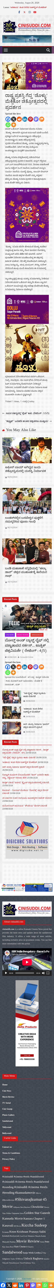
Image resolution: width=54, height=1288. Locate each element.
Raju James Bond (8, 1247)
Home (4, 1085)
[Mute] (43, 973)
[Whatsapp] (8, 124)
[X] (13, 119)
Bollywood (6, 1133)
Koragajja (5, 1232)
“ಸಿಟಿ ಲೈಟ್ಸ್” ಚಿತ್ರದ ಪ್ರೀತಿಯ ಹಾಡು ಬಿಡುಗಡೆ (34, 695)
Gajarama (15, 1213)
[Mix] (41, 119)
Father (8, 1213)
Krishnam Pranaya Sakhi (31, 1231)
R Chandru (30, 1247)
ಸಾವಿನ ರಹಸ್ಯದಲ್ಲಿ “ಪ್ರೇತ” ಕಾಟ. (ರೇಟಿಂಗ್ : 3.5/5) (27, 413)
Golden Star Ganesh (37, 1213)
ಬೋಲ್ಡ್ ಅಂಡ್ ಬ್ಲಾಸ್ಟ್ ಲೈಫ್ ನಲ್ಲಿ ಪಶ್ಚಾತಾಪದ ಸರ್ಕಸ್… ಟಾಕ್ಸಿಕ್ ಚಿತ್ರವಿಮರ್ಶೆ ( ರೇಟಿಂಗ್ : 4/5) (27, 646)
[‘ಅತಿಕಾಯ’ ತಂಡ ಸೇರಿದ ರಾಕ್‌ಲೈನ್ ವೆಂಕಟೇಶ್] (11, 713)
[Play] (6, 973)
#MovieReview (8, 1200)
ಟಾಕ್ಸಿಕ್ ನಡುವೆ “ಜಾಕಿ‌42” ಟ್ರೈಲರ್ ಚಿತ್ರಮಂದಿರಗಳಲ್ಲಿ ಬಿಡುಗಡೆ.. (26, 782)
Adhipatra (16, 1207)
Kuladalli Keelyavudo (11, 1236)
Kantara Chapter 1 (34, 1218)
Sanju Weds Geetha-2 (32, 1253)
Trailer (13, 1259)
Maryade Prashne (9, 1242)
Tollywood (6, 1127)
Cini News (10, 635)
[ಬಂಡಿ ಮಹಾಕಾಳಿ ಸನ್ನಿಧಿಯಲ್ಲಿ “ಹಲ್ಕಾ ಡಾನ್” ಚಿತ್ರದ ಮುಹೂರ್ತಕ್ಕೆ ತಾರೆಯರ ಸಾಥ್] (27, 540)
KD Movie (17, 1226)
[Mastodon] (36, 119)
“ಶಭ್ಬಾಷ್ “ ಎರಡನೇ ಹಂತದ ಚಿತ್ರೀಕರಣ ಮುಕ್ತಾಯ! (27, 421)
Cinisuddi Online (26, 657)
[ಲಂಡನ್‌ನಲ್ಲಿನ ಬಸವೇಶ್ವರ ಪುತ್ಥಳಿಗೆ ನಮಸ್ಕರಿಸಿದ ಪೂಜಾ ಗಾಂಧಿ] (27, 489)
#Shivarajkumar (28, 1199)
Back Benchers (25, 1207)
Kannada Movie (12, 1218)
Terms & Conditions (11, 1153)
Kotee (12, 1231)
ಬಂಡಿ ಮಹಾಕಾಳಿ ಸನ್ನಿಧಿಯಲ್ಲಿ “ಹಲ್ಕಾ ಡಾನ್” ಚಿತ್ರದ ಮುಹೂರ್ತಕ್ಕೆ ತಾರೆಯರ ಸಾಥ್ (26, 572)
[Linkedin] (24, 119)
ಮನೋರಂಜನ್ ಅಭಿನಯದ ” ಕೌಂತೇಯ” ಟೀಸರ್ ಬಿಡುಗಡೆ (24, 805)
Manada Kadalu (40, 1236)
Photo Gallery (8, 1115)
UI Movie (19, 1259)
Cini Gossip (7, 1109)
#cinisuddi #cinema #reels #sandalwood (23, 1176)
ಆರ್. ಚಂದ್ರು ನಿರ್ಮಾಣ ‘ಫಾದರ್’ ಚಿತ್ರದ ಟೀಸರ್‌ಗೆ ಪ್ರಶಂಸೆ (36, 726)
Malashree (31, 1236)
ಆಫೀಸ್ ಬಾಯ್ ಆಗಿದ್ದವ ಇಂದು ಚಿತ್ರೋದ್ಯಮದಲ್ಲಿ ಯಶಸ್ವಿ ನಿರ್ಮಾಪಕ (25, 470)
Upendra (46, 1259)
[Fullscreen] (48, 973)
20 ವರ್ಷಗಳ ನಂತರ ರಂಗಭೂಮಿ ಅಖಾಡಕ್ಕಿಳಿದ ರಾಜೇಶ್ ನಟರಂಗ (27, 798)
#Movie (38, 1193)
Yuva (33, 1263)
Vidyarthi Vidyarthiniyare (10, 1263)
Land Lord (23, 1236)
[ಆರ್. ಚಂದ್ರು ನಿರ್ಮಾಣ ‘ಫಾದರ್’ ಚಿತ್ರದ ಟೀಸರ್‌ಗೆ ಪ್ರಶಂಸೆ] (11, 728)
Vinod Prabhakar (25, 1263)
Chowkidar (37, 1206)
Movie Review (22, 635)
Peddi (42, 1242)
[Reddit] (19, 119)
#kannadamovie (25, 1192)
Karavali (7, 1225)
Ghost (22, 1213)
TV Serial (6, 1103)
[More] (13, 124)
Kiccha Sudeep (34, 1225)
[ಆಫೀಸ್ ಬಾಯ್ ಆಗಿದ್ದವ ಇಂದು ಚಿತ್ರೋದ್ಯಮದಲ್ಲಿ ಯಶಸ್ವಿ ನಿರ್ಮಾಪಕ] (27, 439)
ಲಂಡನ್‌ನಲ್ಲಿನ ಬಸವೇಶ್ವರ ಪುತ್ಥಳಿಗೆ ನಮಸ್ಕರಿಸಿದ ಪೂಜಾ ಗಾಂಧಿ (24, 520)
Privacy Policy (8, 1159)
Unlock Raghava (33, 1258)
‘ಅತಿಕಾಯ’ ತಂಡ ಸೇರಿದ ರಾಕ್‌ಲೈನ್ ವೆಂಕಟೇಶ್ (28, 7)
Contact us (7, 1147)
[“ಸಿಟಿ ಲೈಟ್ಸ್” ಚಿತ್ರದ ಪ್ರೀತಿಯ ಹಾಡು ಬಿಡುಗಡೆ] (11, 697)
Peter (47, 1241)
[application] (27, 962)
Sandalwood (37, 635)
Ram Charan (20, 1246)
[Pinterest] (30, 119)
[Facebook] (8, 119)
